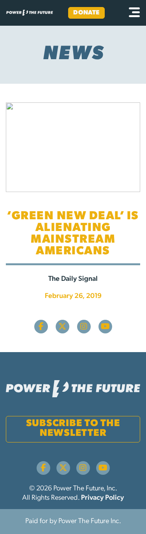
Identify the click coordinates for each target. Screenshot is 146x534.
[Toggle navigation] (134, 13)
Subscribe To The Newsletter (73, 428)
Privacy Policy (102, 498)
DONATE (86, 13)
